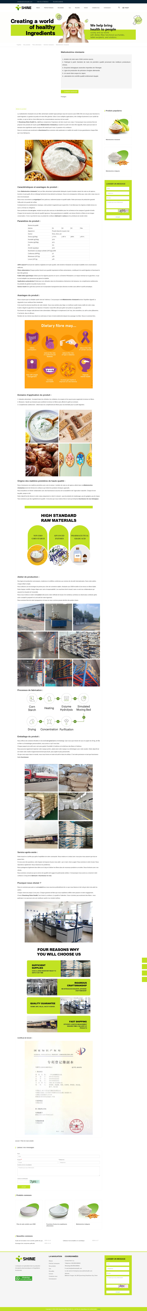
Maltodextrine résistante (113, 139)
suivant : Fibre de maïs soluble (24, 1141)
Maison (38, 7)
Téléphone (61, 1159)
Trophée (18, 44)
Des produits (26, 44)
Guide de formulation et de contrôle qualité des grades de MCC (29, 1240)
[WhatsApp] (144, 960)
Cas (70, 7)
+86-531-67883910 (42, 1)
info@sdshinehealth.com (24, 1)
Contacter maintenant (70, 91)
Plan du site (79, 1309)
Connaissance (107, 7)
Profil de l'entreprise (48, 7)
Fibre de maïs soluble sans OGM (26, 1224)
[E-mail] (144, 973)
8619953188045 (58, 1)
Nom (18, 1153)
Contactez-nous (95, 7)
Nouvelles (77, 7)
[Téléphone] (144, 966)
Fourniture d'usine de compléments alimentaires (56, 1224)
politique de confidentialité (90, 1309)
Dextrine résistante (49, 44)
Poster (19, 1159)
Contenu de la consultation (24, 1165)
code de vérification (22, 1178)
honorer (86, 7)
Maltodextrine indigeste (83, 1224)
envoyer (24, 1187)
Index (98, 1309)
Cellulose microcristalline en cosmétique (73, 1240)
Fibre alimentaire (36, 44)
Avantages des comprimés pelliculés (25, 1243)
